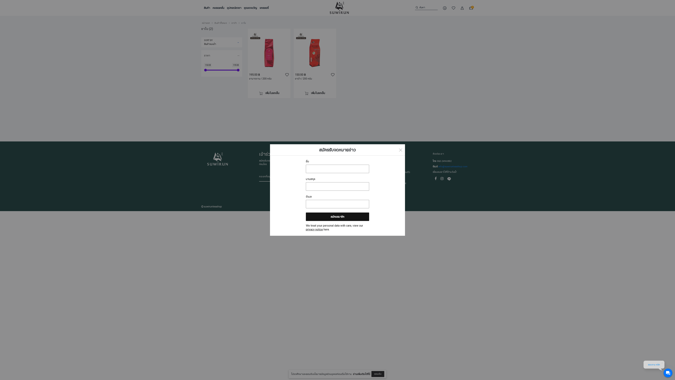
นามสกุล (310, 179)
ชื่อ (307, 161)
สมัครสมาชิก (337, 217)
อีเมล (309, 196)
